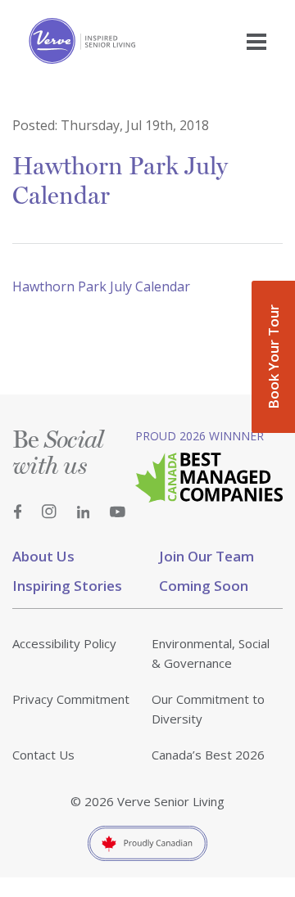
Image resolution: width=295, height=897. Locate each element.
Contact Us (43, 754)
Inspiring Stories (67, 585)
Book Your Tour (273, 356)
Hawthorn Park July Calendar (101, 286)
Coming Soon (203, 585)
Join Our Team (206, 556)
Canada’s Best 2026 (208, 754)
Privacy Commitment (70, 699)
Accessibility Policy (64, 643)
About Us (43, 556)
